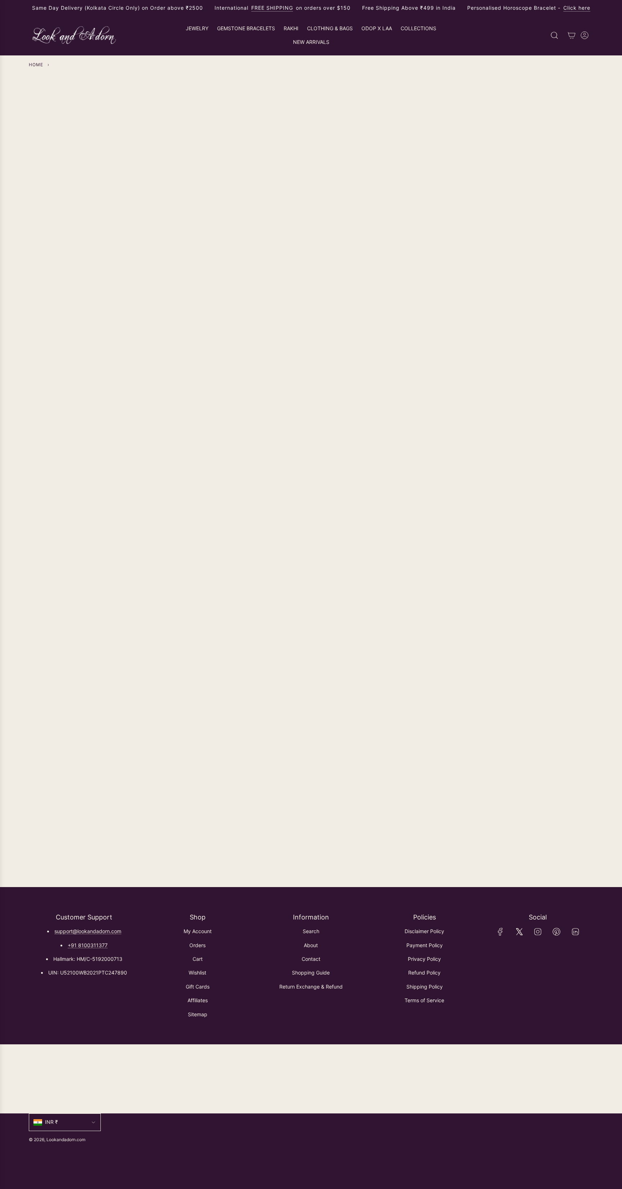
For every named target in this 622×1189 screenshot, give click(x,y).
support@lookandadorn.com (87, 931)
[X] (519, 931)
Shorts (111, 606)
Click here (576, 8)
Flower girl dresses (378, 403)
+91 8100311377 (88, 945)
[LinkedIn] (575, 931)
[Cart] (571, 35)
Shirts (111, 403)
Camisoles (511, 403)
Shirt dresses (244, 403)
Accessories (378, 606)
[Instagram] (537, 931)
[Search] (554, 35)
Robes (244, 606)
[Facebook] (500, 931)
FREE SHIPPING (272, 8)
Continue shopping (311, 148)
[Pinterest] (556, 931)
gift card (511, 606)
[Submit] (584, 1079)
